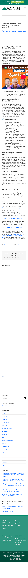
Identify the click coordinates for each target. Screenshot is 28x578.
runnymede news (8, 440)
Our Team (18, 525)
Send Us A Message (18, 543)
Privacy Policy (8, 556)
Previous (18, 17)
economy (5, 434)
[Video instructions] (7, 511)
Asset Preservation (20, 524)
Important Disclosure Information (14, 555)
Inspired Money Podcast (6, 541)
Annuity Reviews (6, 539)
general (5, 425)
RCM (4, 244)
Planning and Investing (6, 523)
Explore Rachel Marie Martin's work (12, 218)
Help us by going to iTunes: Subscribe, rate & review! (13, 507)
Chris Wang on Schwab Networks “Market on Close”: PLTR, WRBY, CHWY (13, 480)
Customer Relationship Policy (18, 556)
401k (4, 453)
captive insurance (8, 413)
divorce (5, 419)
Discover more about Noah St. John (12, 208)
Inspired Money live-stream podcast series (12, 236)
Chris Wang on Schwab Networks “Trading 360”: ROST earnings (12, 495)
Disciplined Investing (18, 521)
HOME (4, 521)
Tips (4, 437)
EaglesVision (16, 234)
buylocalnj (6, 422)
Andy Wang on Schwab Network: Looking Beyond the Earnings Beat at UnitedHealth (13, 485)
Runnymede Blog (7, 536)
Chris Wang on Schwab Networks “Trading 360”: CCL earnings (12, 490)
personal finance (8, 459)
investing (5, 443)
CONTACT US (18, 536)
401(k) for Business (7, 525)
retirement (6, 446)
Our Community (6, 537)
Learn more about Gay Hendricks (11, 199)
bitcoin (5, 462)
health (5, 416)
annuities (5, 450)
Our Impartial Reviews (8, 406)
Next (23, 17)
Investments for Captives (6, 527)
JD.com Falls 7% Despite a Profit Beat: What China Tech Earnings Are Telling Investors (13, 474)
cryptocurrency (7, 428)
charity (5, 456)
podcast (18, 244)
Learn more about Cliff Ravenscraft (12, 227)
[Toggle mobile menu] (25, 7)
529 (4, 465)
